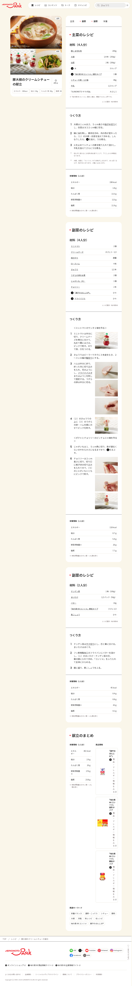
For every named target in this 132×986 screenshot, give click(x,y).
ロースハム (75, 263)
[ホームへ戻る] (12, 5)
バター (73, 603)
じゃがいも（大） (78, 281)
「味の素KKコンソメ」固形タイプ (88, 74)
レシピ (13, 939)
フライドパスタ (85, 372)
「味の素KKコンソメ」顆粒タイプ (84, 609)
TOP (4, 939)
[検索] (98, 5)
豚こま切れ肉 (76, 51)
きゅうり (74, 269)
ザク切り (90, 643)
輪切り (89, 357)
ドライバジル (80, 298)
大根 (73, 56)
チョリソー (75, 287)
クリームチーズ (77, 252)
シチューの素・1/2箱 (79, 80)
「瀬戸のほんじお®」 (83, 292)
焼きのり (74, 258)
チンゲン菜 (75, 591)
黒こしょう (75, 614)
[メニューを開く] (127, 5)
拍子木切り (110, 124)
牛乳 (73, 85)
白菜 (73, 62)
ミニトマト (75, 246)
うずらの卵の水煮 (78, 275)
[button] (110, 5)
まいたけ (74, 597)
